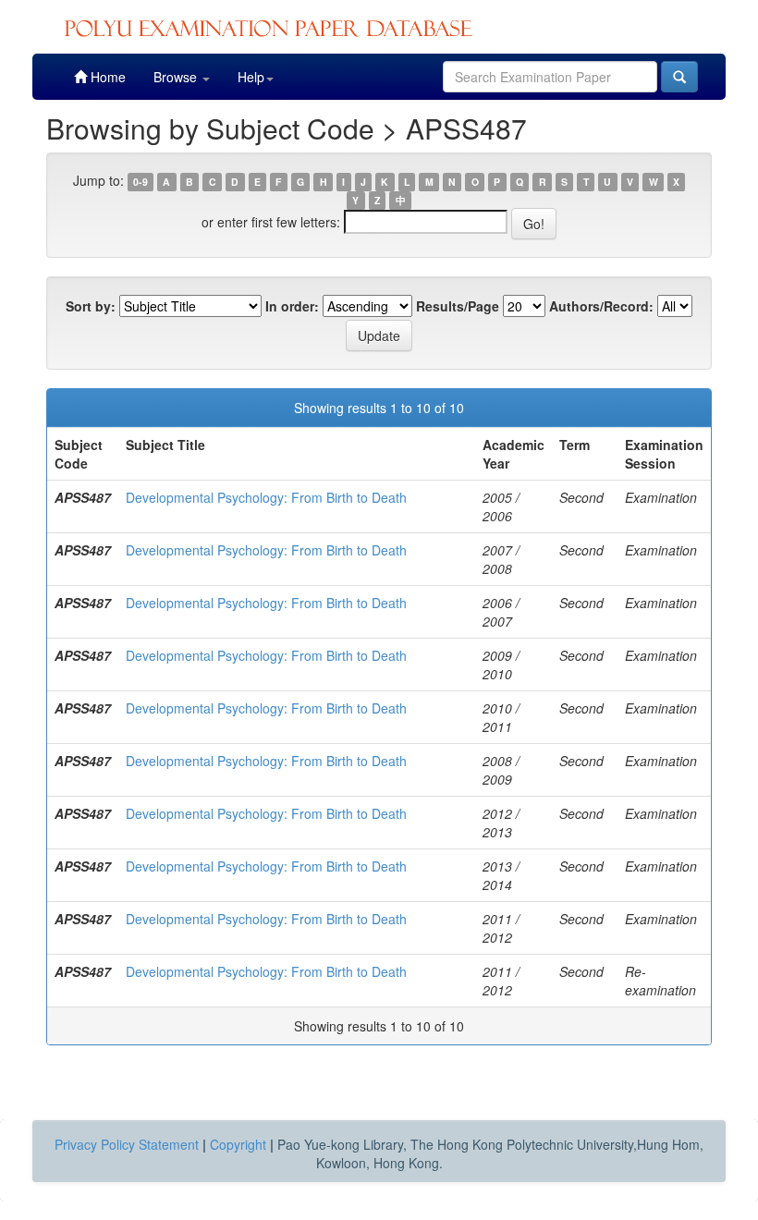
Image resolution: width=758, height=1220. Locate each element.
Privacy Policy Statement (127, 1144)
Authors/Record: (601, 306)
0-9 (140, 182)
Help (251, 76)
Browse (177, 76)
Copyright (238, 1144)
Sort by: (91, 306)
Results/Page (457, 306)
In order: (292, 306)
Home (106, 76)
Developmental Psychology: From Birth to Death (266, 497)
